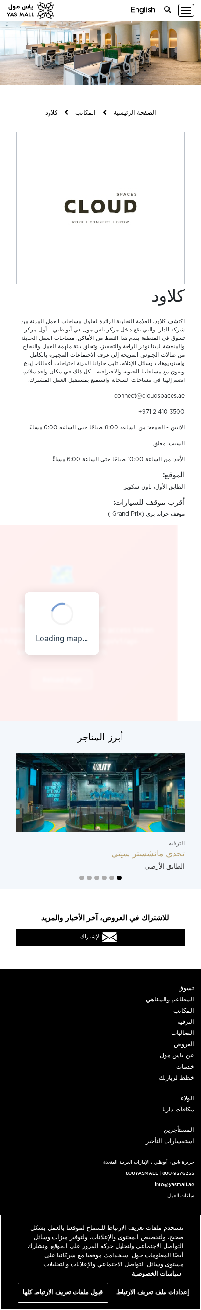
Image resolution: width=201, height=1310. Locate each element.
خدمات (185, 1067)
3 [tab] (104, 878)
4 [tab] (96, 878)
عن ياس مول (177, 1056)
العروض (184, 1044)
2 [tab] (111, 878)
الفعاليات (182, 1033)
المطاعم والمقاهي (170, 1000)
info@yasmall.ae (174, 1184)
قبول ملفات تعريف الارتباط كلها (63, 1292)
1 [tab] (119, 878)
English (142, 10)
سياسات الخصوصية (156, 1274)
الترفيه (185, 1022)
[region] (100, 1262)
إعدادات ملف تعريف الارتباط (152, 1292)
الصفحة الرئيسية (135, 113)
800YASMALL (142, 1173)
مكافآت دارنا (178, 1110)
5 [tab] (89, 878)
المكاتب (85, 113)
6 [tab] (81, 878)
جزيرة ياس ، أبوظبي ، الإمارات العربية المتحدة (148, 1162)
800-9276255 (178, 1173)
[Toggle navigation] (186, 10)
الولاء (187, 1098)
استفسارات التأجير (170, 1141)
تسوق (186, 989)
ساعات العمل (180, 1195)
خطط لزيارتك (176, 1078)
